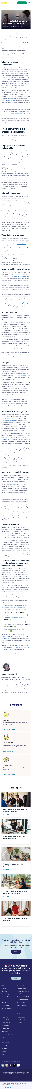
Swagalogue (4, 1031)
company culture (20, 304)
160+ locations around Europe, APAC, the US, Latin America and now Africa (15, 636)
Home (4, 18)
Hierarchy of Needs (11, 100)
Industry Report (5, 1025)
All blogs (9, 18)
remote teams (17, 607)
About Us (3, 988)
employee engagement (21, 169)
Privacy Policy (16, 1084)
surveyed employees (16, 113)
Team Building (5, 994)
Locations (4, 991)
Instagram (4, 1054)
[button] (29, 3)
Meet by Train (5, 1028)
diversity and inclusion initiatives (17, 276)
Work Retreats (20, 994)
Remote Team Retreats (23, 991)
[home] (5, 3)
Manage (3, 1087)
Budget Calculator (6, 1022)
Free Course (4, 1017)
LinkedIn (3, 1051)
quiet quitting (18, 484)
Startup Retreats (21, 988)
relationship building (11, 420)
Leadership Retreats (22, 999)
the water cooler (23, 46)
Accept (9, 1087)
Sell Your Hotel (21, 1022)
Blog (2, 1037)
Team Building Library (7, 1034)
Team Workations (21, 1002)
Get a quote (16, 951)
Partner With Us (21, 1017)
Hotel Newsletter (21, 1020)
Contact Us (4, 1046)
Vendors (3, 1002)
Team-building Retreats (23, 996)
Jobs (2, 999)
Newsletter (4, 1048)
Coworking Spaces (6, 996)
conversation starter (6, 328)
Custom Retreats (21, 1005)
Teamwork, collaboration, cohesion (20, 18)
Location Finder (5, 1020)
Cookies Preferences (6, 1008)
